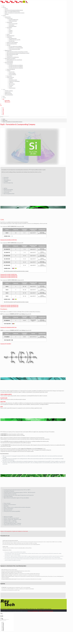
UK (3, 109)
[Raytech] (9, 3)
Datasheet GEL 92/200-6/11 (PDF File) (8, 239)
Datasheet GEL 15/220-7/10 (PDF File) (8, 274)
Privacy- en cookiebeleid (33, 611)
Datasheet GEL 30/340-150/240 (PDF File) (9, 305)
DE (3, 113)
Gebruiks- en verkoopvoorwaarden (46, 611)
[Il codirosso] (26, 2)
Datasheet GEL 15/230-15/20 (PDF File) (8, 275)
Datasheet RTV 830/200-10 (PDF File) (8, 327)
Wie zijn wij (5, 120)
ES (3, 111)
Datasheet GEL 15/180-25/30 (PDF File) (8, 277)
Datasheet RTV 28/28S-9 (5, 343)
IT (3, 107)
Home (4, 119)
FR (3, 110)
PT (3, 114)
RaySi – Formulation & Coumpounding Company (12, 121)
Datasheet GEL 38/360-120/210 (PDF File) (9, 306)
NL (1, 105)
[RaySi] (22, 2)
